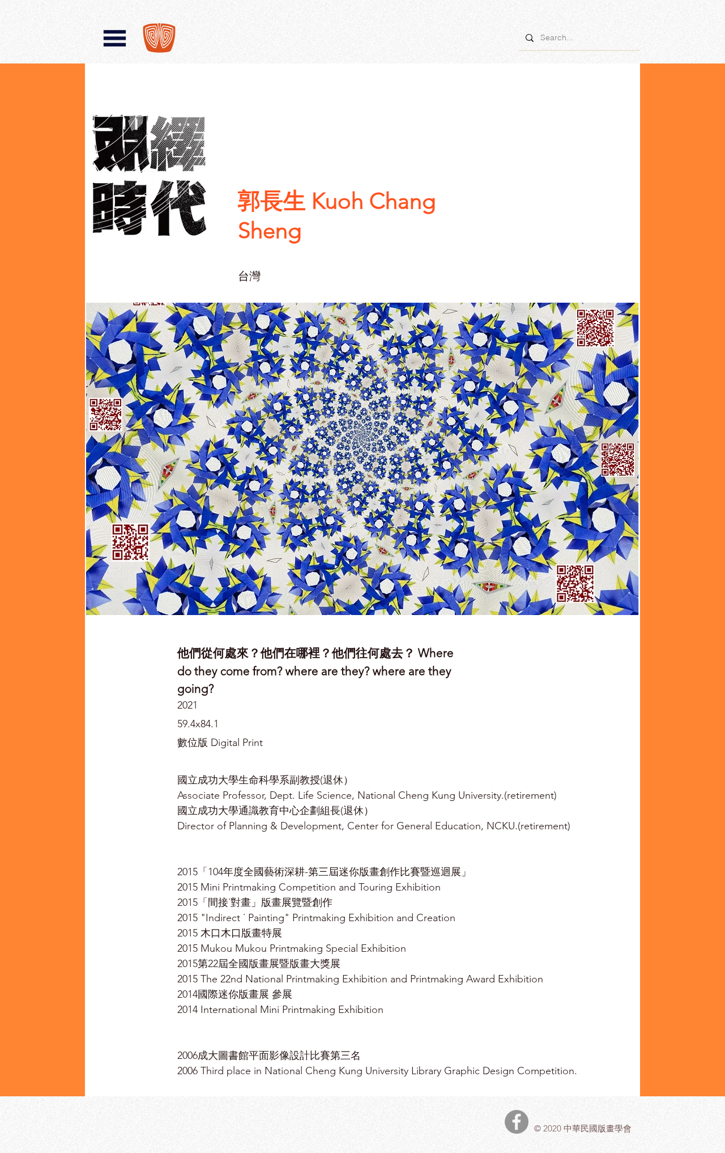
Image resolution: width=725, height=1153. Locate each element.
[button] (114, 38)
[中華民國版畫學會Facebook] (516, 1122)
